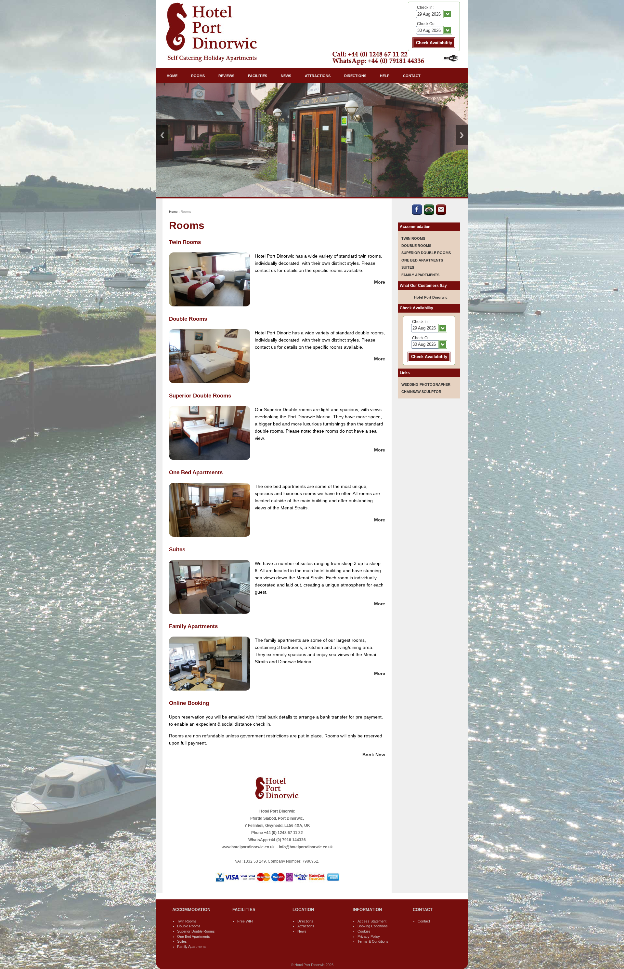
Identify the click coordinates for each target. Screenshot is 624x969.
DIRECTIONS (355, 76)
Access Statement (372, 921)
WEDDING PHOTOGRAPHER (425, 384)
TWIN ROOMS (413, 238)
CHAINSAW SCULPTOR (421, 392)
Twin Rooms (187, 921)
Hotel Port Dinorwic (431, 297)
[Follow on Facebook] (417, 212)
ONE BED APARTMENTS (422, 260)
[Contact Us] (441, 212)
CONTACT (412, 76)
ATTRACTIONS (318, 76)
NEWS (286, 76)
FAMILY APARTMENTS (420, 275)
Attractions (305, 926)
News (301, 931)
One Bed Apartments (193, 936)
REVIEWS (226, 76)
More (379, 282)
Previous (162, 135)
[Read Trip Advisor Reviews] (429, 212)
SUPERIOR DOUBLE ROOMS (426, 253)
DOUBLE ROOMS (416, 246)
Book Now (373, 754)
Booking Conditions (373, 926)
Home (173, 211)
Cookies (364, 931)
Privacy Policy (369, 936)
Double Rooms (189, 926)
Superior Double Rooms (196, 931)
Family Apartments (191, 947)
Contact (424, 921)
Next (462, 135)
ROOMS (198, 76)
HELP (384, 76)
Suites (182, 941)
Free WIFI (245, 921)
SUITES (407, 267)
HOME (172, 76)
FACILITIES (257, 76)
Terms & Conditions (373, 941)
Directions (305, 921)
